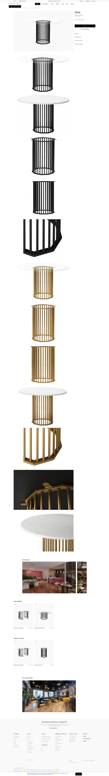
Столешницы (30, 743)
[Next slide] (86, 560)
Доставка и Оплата (78, 40)
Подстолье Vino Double (18, 628)
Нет (11, 6)
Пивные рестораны (45, 741)
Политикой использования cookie (46, 774)
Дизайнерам (88, 1)
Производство (45, 3)
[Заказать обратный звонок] (84, 4)
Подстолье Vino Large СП (39, 628)
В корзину (85, 25)
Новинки (72, 3)
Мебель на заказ (58, 746)
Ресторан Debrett (27, 678)
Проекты (57, 3)
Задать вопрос (72, 741)
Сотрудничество (58, 736)
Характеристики (78, 37)
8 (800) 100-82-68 (22, 1)
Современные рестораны (46, 736)
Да (18, 6)
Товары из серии (19, 638)
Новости (15, 741)
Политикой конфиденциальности (33, 774)
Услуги (52, 3)
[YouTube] (29, 760)
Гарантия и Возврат (79, 44)
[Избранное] (92, 4)
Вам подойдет (18, 601)
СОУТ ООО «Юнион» (73, 762)
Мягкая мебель (30, 741)
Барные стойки (30, 746)
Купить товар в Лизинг (85, 29)
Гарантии (57, 741)
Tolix (42, 749)
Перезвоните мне (72, 739)
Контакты (93, 1)
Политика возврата (58, 743)
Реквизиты (57, 748)
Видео (15, 743)
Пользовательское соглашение (89, 760)
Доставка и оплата (58, 739)
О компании (16, 746)
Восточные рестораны (45, 739)
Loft (42, 747)
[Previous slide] (83, 560)
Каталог (29, 736)
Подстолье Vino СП (38, 665)
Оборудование (30, 748)
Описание (77, 33)
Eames (42, 750)
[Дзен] (33, 760)
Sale (67, 3)
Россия (15, 1)
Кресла (29, 739)
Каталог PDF (57, 750)
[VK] (31, 760)
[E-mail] (87, 4)
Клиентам (81, 1)
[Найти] (89, 4)
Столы (29, 750)
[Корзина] (94, 4)
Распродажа (30, 752)
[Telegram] (27, 760)
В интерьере (26, 560)
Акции (63, 3)
